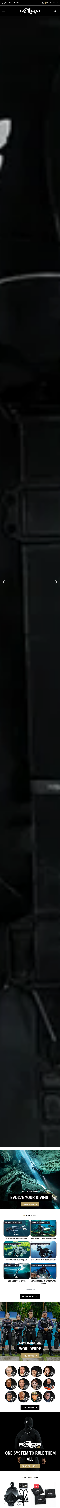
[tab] (30, 1215)
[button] (3, 582)
